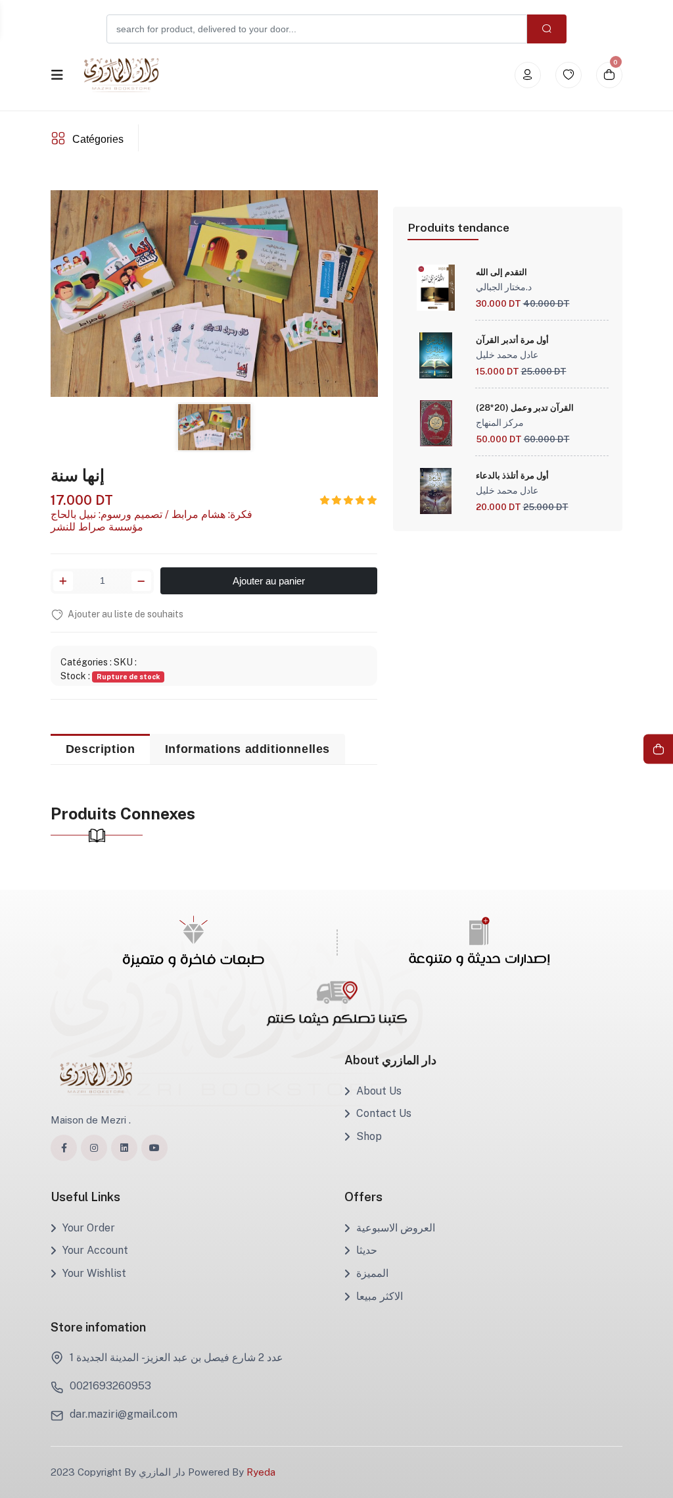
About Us (379, 1091)
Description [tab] (100, 749)
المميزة (372, 1273)
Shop (369, 1136)
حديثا (366, 1250)
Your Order (88, 1228)
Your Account (95, 1250)
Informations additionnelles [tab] (247, 749)
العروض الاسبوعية (395, 1228)
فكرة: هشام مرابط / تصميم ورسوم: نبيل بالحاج (151, 514)
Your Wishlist (94, 1273)
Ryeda (260, 1472)
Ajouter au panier (269, 581)
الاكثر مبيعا (379, 1296)
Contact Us (383, 1113)
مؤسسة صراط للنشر (97, 527)
